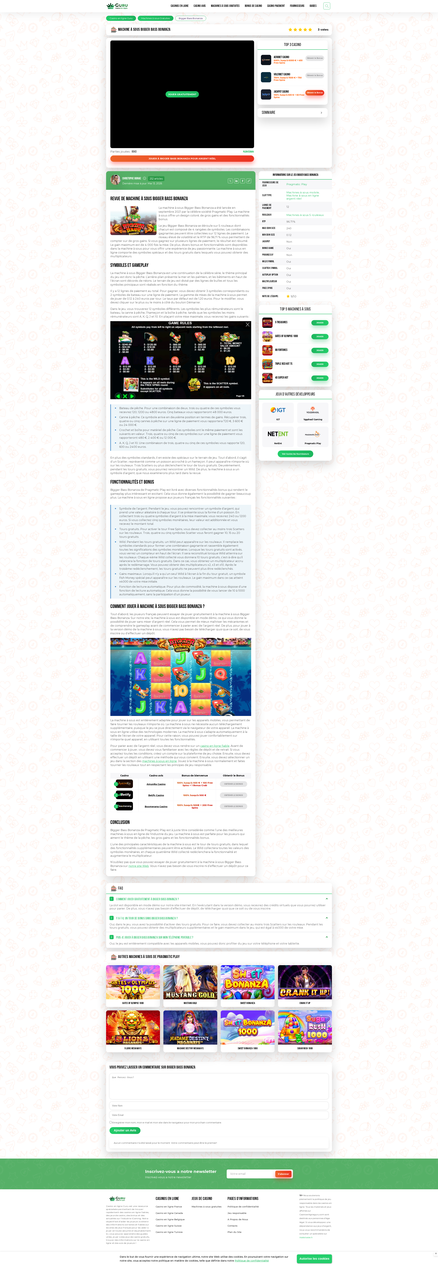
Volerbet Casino (282, 74)
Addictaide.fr (306, 1237)
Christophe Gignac (131, 178)
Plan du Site (234, 1232)
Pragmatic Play (296, 184)
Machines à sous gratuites (207, 1206)
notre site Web (138, 866)
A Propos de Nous (238, 1219)
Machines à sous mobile (302, 192)
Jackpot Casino (281, 91)
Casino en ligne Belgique (170, 1219)
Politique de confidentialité (252, 1260)
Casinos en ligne (180, 6)
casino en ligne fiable (214, 746)
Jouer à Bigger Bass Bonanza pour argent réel (182, 158)
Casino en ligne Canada (169, 1213)
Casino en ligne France (169, 1206)
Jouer (320, 322)
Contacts (232, 1225)
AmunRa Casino (156, 784)
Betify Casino (156, 795)
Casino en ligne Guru (121, 18)
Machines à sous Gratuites (225, 6)
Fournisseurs (297, 6)
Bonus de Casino (253, 6)
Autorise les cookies (314, 1258)
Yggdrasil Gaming (313, 419)
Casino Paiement (276, 6)
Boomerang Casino (156, 806)
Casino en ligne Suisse (169, 1225)
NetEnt (278, 443)
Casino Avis (200, 6)
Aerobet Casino (281, 57)
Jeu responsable (237, 1213)
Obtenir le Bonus (315, 58)
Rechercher (326, 6)
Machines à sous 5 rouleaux (305, 215)
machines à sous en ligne (159, 761)
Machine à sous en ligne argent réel (302, 197)
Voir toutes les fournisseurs (295, 454)
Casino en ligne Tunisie (169, 1232)
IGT (278, 419)
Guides (313, 6)
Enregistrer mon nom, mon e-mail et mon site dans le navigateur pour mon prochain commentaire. (167, 1122)
